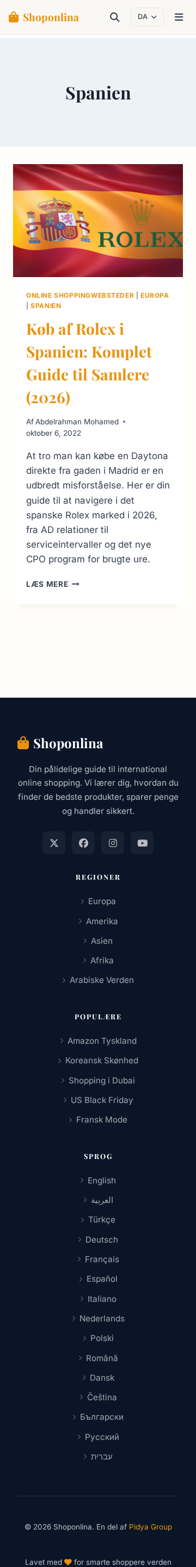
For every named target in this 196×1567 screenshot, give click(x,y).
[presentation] (98, 220)
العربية (102, 1200)
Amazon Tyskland (102, 1041)
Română (102, 1358)
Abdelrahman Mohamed (77, 421)
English (102, 1180)
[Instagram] (112, 842)
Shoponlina (51, 17)
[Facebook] (83, 842)
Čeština (102, 1397)
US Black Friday (102, 1100)
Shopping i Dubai (102, 1080)
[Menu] (178, 17)
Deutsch (101, 1239)
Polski (102, 1338)
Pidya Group (150, 1526)
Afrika (102, 960)
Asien (102, 941)
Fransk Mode (101, 1119)
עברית (102, 1456)
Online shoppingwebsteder (80, 295)
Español (102, 1279)
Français (102, 1259)
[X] (53, 842)
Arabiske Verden (102, 980)
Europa (154, 295)
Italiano (102, 1299)
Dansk (102, 1377)
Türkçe (101, 1219)
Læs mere (52, 584)
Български (102, 1417)
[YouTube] (142, 842)
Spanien (45, 306)
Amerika (102, 921)
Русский (102, 1437)
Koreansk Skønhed (101, 1060)
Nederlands (102, 1318)
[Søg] (115, 17)
